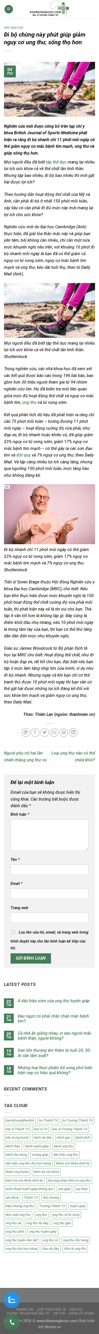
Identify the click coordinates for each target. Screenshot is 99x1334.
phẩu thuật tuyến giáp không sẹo (29, 1189)
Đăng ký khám (81, 1313)
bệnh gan (63, 1137)
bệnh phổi (83, 1137)
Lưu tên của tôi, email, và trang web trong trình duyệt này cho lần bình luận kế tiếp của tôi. (49, 940)
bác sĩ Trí (40, 1129)
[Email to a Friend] (54, 732)
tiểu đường (51, 1197)
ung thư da (13, 1223)
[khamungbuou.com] (49, 9)
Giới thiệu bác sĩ (51, 1309)
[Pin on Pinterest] (63, 732)
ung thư (30, 402)
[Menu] (8, 9)
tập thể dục (56, 162)
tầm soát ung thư (18, 1215)
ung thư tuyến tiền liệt (21, 1240)
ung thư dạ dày (37, 1223)
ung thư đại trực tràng (21, 1249)
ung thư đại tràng (75, 1240)
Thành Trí (31, 1197)
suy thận (82, 1189)
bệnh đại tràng (16, 1155)
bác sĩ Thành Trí (17, 1129)
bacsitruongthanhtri (20, 1120)
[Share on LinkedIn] (73, 732)
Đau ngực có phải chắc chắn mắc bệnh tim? (53, 1019)
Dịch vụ (75, 1309)
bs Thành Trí (48, 1120)
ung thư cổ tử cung (65, 1215)
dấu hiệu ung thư (65, 1155)
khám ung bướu (17, 1172)
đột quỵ (23, 455)
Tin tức (59, 1313)
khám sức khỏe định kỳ (72, 1163)
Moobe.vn (53, 1327)
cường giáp (40, 1155)
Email (16, 883)
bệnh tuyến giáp (37, 1146)
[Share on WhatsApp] (25, 732)
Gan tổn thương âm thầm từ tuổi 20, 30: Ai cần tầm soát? (54, 1053)
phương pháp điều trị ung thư (69, 1180)
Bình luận (20, 814)
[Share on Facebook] (35, 732)
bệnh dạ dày (43, 1137)
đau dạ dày (51, 1249)
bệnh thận (13, 1146)
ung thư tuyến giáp (42, 1231)
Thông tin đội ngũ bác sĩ (27, 1313)
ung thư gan (62, 1223)
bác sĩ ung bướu (17, 1137)
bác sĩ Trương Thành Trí (69, 1129)
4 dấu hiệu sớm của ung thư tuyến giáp (54, 1000)
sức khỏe (12, 1197)
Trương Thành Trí (52, 1206)
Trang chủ (24, 1309)
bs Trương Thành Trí (78, 1120)
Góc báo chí (13, 27)
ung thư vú (50, 1240)
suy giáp (64, 1189)
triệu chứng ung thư (20, 1206)
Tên (15, 859)
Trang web (19, 908)
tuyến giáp (78, 1206)
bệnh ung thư (63, 1146)
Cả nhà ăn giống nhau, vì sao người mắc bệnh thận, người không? (54, 1036)
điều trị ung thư (75, 1249)
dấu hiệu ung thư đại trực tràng (28, 1163)
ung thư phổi (15, 1231)
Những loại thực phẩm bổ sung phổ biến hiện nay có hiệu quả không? (55, 1070)
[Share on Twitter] (44, 732)
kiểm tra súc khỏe (46, 1172)
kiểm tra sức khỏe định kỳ (24, 1180)
